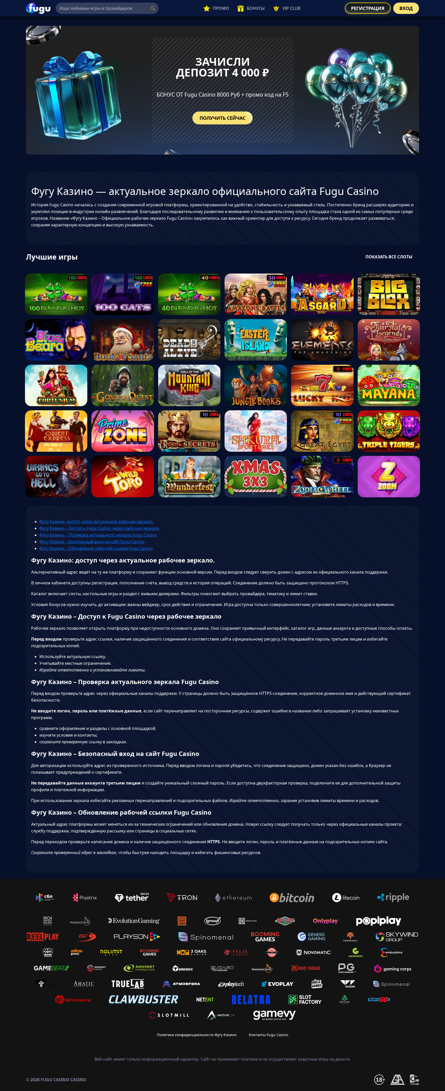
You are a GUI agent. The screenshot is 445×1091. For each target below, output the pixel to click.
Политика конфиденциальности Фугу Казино (196, 1034)
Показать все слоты (389, 257)
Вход (406, 8)
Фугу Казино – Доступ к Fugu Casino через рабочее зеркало (99, 528)
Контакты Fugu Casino (268, 1034)
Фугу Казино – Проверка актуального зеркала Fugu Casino (98, 535)
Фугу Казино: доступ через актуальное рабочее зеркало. (96, 521)
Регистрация (367, 8)
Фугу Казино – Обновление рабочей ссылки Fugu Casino (96, 548)
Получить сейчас (222, 118)
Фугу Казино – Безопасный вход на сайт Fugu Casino (91, 541)
